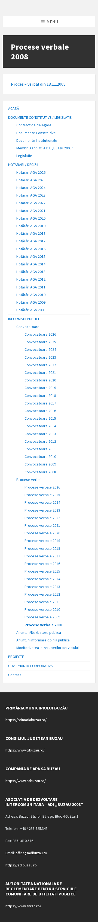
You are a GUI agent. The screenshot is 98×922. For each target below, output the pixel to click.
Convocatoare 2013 (40, 433)
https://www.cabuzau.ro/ (25, 780)
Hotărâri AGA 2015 (30, 256)
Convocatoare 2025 (40, 341)
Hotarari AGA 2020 (30, 218)
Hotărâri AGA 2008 (30, 309)
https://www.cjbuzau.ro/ (25, 750)
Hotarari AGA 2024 (30, 187)
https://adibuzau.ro (21, 865)
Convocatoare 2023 (40, 357)
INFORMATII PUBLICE (24, 318)
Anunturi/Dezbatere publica (38, 632)
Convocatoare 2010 (40, 456)
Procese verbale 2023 (42, 510)
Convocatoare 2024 (40, 349)
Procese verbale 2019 (42, 540)
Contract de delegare (33, 125)
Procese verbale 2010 (42, 609)
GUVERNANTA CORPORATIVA (30, 665)
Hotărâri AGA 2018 (30, 233)
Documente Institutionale (36, 140)
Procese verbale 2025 (42, 494)
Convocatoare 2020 (40, 380)
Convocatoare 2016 (40, 410)
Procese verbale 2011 (42, 601)
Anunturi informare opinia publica (43, 640)
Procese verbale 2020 (42, 533)
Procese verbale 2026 (42, 487)
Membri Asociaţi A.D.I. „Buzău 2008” (44, 148)
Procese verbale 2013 (42, 586)
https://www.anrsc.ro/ (23, 906)
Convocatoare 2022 (40, 364)
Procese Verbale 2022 (42, 517)
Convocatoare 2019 (40, 387)
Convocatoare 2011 (40, 448)
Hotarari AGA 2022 (30, 202)
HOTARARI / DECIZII (23, 164)
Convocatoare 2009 (40, 464)
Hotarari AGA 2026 (30, 172)
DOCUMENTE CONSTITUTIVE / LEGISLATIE (40, 117)
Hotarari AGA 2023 (30, 195)
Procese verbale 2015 (42, 571)
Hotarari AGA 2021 (30, 210)
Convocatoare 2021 (40, 372)
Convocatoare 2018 (40, 395)
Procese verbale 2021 (42, 525)
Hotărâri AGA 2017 (30, 241)
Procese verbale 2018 (42, 548)
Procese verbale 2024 (42, 502)
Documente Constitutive (36, 132)
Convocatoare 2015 (40, 418)
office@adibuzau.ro (31, 852)
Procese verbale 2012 (42, 594)
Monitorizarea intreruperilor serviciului (47, 647)
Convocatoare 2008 (40, 472)
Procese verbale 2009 (42, 617)
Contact (14, 674)
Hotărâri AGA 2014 (30, 264)
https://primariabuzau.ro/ (26, 719)
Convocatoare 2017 (40, 403)
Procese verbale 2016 (42, 563)
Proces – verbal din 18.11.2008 (38, 84)
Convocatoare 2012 (40, 441)
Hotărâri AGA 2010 (30, 294)
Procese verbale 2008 (43, 624)
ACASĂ (13, 108)
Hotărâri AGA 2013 (30, 271)
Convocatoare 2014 (40, 425)
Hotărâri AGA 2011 (30, 287)
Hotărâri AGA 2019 (30, 225)
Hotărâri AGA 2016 (30, 248)
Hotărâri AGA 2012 (30, 279)
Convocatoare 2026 (40, 334)
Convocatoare (27, 326)
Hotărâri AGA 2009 (30, 302)
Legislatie (24, 155)
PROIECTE (16, 656)
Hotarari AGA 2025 (30, 180)
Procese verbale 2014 (42, 578)
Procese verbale (30, 479)
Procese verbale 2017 (42, 556)
